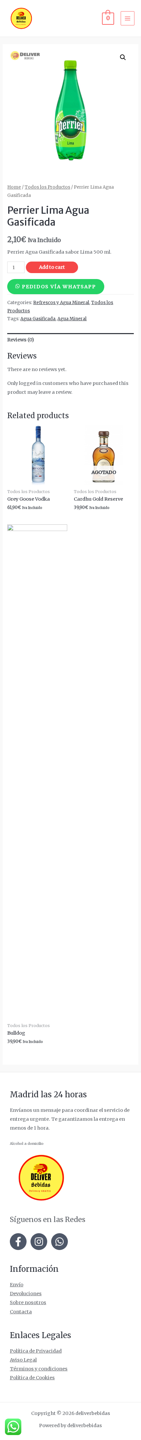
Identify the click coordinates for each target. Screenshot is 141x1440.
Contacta (21, 1312)
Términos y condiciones (39, 1369)
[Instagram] (38, 1241)
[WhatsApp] (59, 1241)
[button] (55, 287)
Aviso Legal (23, 1360)
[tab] (70, 340)
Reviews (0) (20, 340)
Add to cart (52, 267)
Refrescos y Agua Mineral (61, 302)
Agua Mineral (72, 319)
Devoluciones (26, 1294)
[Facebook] (18, 1241)
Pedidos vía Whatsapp (59, 287)
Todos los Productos (47, 187)
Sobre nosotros (28, 1302)
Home (14, 187)
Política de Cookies (32, 1378)
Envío (16, 1285)
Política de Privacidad (36, 1351)
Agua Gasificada (37, 319)
